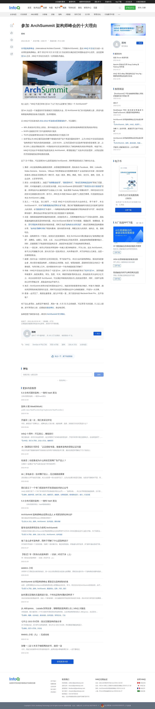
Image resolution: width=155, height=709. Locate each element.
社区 (44, 495)
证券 (55, 588)
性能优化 (140, 143)
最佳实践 (43, 615)
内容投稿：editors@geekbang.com (73, 683)
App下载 (119, 2)
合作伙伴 (53, 686)
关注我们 (53, 692)
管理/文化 (58, 615)
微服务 (57, 495)
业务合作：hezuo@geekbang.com (72, 685)
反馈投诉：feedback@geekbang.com (73, 688)
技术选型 (50, 521)
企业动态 (83, 344)
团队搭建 (57, 521)
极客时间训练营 (85, 2)
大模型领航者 (141, 2)
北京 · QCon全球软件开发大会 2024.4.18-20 (108, 683)
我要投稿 (53, 684)
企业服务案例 (60, 2)
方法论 (39, 628)
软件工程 (38, 495)
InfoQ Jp (142, 685)
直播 (45, 8)
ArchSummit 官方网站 (56, 314)
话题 (95, 8)
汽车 (60, 588)
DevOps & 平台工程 (40, 344)
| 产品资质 (128, 705)
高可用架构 (33, 225)
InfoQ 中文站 (88, 48)
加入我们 (53, 689)
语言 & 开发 (54, 344)
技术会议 (37, 8)
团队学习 (98, 2)
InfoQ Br (142, 691)
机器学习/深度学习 (141, 124)
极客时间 (72, 2)
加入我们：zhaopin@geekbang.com (73, 691)
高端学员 (108, 2)
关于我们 (53, 681)
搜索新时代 (67, 183)
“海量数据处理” (55, 183)
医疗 (64, 588)
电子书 (57, 8)
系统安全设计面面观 (92, 186)
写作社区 (72, 8)
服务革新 (31, 495)
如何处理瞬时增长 (38, 228)
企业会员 (129, 2)
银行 (81, 495)
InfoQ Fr (142, 688)
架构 (63, 344)
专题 (51, 8)
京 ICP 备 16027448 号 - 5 (91, 705)
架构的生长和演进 (73, 225)
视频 (64, 8)
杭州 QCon (89, 270)
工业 (64, 615)
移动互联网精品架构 (83, 183)
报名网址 (50, 308)
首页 (29, 8)
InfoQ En (143, 683)
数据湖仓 (50, 588)
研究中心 (87, 8)
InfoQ (27, 344)
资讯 (80, 8)
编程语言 (50, 440)
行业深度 (87, 495)
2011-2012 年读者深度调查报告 (52, 121)
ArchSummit (41, 521)
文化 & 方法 (72, 344)
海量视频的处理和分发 (52, 205)
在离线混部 (64, 495)
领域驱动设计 (73, 495)
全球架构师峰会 (27, 48)
